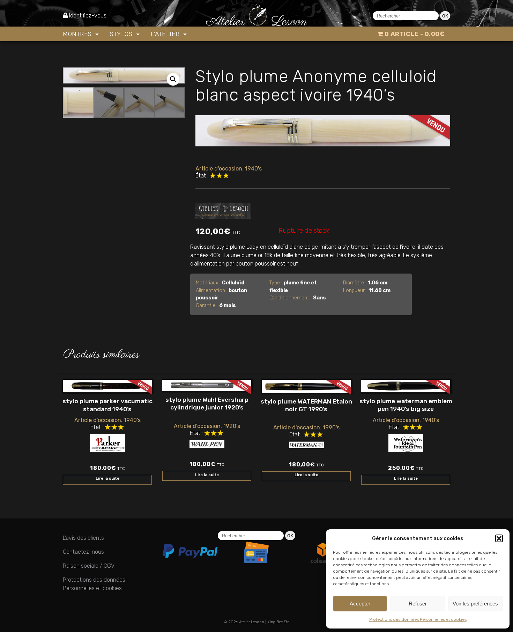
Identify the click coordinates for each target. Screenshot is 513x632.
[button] (499, 538)
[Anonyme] (223, 209)
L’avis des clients (83, 538)
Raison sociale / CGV (88, 565)
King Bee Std (278, 622)
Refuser (418, 603)
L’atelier (166, 33)
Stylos (122, 33)
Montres (78, 33)
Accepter (360, 603)
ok (445, 16)
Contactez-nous (83, 552)
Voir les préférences (475, 603)
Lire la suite (107, 478)
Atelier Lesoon (251, 622)
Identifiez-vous (87, 15)
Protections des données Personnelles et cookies (418, 619)
